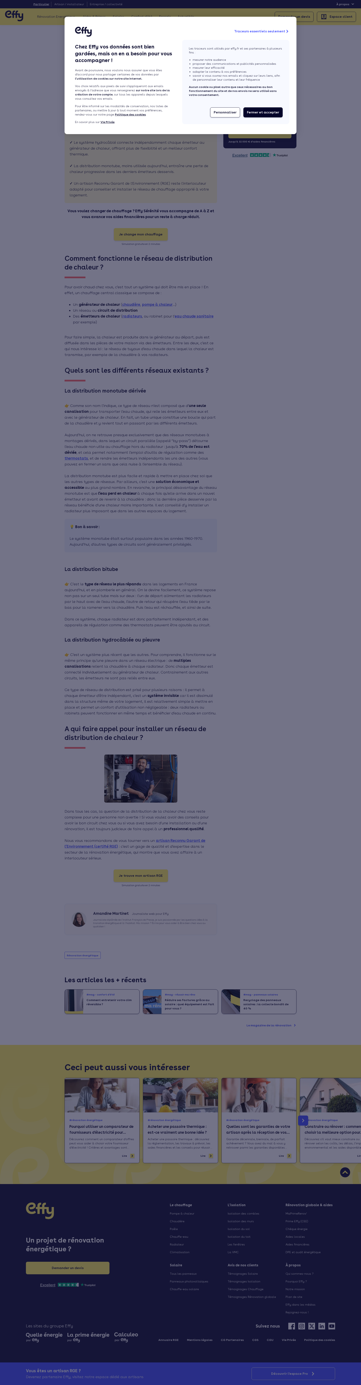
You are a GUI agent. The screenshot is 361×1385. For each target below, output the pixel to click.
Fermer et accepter (263, 112)
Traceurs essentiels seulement (259, 31)
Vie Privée (107, 122)
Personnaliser (225, 112)
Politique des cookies (130, 114)
